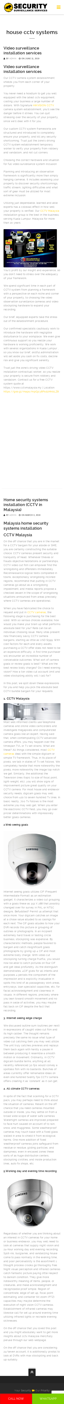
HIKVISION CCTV (43, 105)
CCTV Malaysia (49, 210)
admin (13, 58)
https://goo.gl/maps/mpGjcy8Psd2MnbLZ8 (31, 391)
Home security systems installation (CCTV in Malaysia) (26, 505)
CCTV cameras (36, 612)
